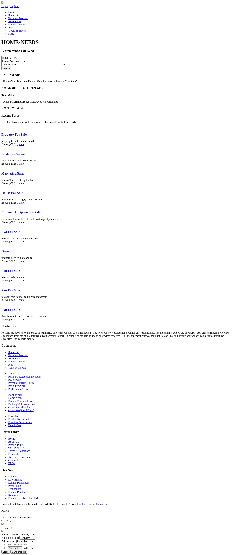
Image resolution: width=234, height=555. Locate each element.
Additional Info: (10, 537)
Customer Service (13, 154)
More (11, 33)
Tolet (11, 373)
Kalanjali (13, 495)
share (21, 144)
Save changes (19, 552)
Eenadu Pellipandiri (18, 482)
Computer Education (19, 407)
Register (14, 6)
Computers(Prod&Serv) (21, 410)
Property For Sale (14, 134)
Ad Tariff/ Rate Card (19, 457)
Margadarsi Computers (94, 503)
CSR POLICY (16, 447)
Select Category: (10, 534)
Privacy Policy (16, 444)
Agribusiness (15, 394)
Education (13, 416)
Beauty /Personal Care (20, 401)
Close (5, 552)
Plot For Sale (10, 232)
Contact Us (14, 460)
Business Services (18, 18)
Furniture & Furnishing (20, 422)
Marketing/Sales (12, 173)
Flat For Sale (10, 309)
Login (4, 6)
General (7, 251)
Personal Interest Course (21, 382)
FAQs (11, 463)
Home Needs (15, 397)
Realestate (13, 15)
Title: (4, 544)
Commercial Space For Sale (20, 212)
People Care (14, 379)
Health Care (14, 425)
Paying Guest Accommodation (24, 376)
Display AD (8, 528)
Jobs (10, 27)
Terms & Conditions (19, 450)
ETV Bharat (15, 479)
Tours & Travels (17, 30)
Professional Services (19, 389)
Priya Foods (14, 485)
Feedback (13, 454)
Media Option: (9, 517)
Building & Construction (21, 404)
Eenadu (12, 476)
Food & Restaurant (18, 419)
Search (6, 68)
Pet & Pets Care (16, 385)
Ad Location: (8, 541)
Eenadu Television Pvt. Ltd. (23, 498)
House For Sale (12, 193)
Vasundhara (14, 488)
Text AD (6, 521)
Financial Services (18, 24)
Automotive (14, 21)
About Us (13, 441)
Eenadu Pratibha (17, 491)
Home (11, 12)
